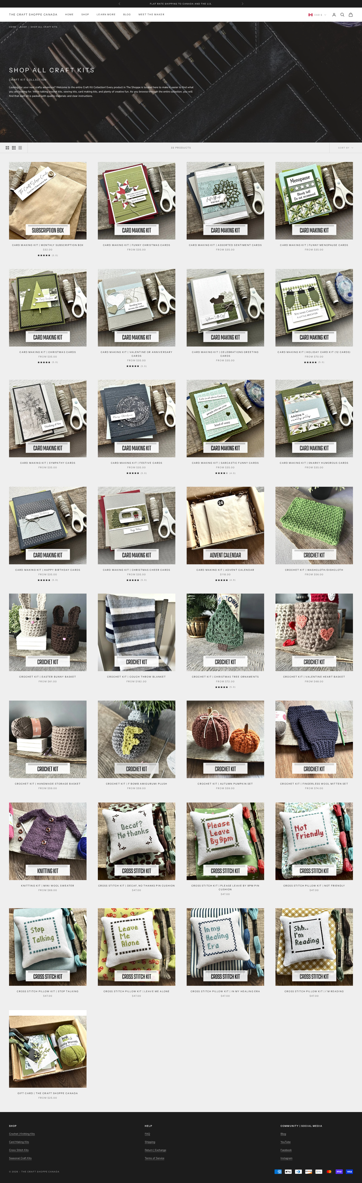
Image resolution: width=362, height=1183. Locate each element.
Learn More (106, 14)
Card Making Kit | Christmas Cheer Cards (136, 569)
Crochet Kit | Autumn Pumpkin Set (225, 783)
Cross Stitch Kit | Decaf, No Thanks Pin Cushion (136, 885)
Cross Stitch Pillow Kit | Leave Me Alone (137, 991)
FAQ (147, 1134)
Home (69, 14)
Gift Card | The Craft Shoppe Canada (48, 1093)
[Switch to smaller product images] (13, 148)
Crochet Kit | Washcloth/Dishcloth (314, 569)
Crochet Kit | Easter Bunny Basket (47, 676)
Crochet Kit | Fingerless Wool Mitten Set (314, 783)
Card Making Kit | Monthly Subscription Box (48, 245)
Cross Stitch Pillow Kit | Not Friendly (314, 885)
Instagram (286, 1158)
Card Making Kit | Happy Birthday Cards (47, 569)
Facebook (286, 1150)
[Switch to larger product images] (7, 148)
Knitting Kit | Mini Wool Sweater (47, 885)
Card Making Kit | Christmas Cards (47, 352)
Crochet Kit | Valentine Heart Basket (314, 676)
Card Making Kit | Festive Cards (137, 462)
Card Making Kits (19, 1142)
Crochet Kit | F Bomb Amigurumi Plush (136, 783)
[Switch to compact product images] (20, 148)
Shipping (150, 1142)
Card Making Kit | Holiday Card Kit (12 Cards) (314, 352)
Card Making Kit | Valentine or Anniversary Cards (137, 354)
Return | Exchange (155, 1150)
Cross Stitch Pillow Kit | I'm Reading (314, 991)
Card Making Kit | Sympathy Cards (47, 462)
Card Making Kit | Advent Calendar (225, 569)
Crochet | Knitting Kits (22, 1134)
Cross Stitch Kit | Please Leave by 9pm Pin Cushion (225, 887)
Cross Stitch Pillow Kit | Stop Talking (48, 991)
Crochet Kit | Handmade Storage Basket (48, 783)
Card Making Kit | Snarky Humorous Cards (314, 462)
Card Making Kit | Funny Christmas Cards (136, 245)
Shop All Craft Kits (44, 27)
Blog (127, 14)
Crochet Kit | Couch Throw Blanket (136, 676)
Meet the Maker (152, 14)
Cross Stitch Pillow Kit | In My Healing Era (225, 991)
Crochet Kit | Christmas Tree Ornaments (225, 676)
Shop (85, 14)
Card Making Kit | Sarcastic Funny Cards (225, 462)
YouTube (286, 1142)
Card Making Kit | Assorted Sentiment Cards (225, 245)
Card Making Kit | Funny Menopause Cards (314, 245)
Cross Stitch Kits (19, 1150)
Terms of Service (154, 1158)
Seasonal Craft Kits (20, 1158)
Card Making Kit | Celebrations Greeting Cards (225, 354)
